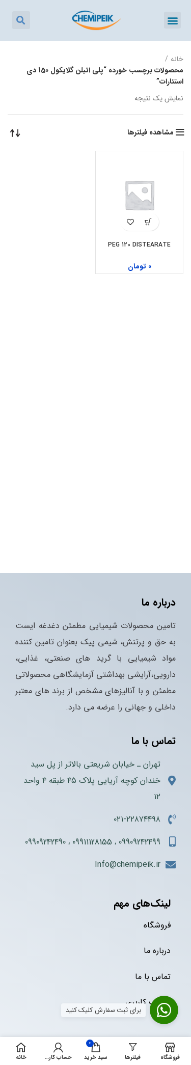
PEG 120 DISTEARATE (139, 245)
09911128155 (92, 842)
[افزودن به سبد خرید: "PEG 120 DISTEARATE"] (148, 222)
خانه (177, 59)
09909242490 (45, 842)
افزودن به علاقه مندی (131, 222)
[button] (172, 20)
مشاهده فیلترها (150, 132)
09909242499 (139, 842)
